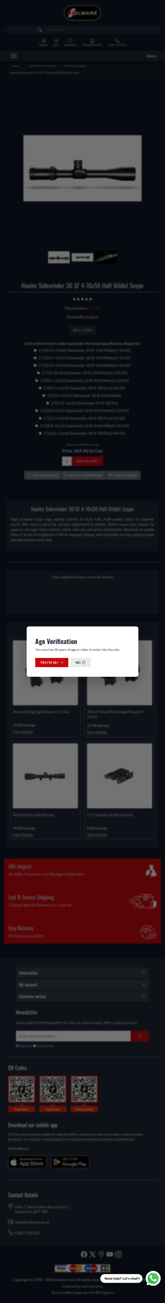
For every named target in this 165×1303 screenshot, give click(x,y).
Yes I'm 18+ (49, 662)
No (78, 662)
